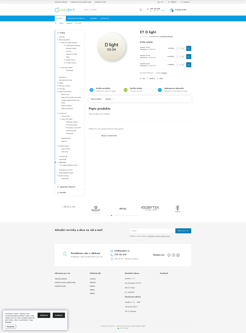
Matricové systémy (64, 40)
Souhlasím (59, 315)
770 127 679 (155, 9)
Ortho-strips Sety (71, 131)
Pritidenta (164, 73)
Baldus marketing (66, 106)
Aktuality (92, 293)
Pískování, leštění (71, 48)
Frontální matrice (71, 63)
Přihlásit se (183, 231)
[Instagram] (173, 255)
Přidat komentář (109, 136)
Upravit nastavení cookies (138, 326)
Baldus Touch (65, 94)
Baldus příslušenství (67, 108)
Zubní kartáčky (65, 149)
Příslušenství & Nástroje (73, 45)
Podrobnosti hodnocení (166, 36)
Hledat (140, 9)
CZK (161, 2)
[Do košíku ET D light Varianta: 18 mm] (188, 48)
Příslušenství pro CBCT (66, 170)
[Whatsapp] (178, 255)
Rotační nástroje (64, 176)
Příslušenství (69, 70)
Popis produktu (96, 99)
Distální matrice (70, 60)
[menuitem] (60, 18)
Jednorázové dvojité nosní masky (71, 97)
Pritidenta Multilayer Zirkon (69, 165)
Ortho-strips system (71, 125)
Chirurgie (62, 89)
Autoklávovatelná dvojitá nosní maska (70, 101)
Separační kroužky (71, 54)
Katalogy (92, 286)
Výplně (61, 83)
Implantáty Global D (67, 187)
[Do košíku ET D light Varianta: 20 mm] (188, 56)
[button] (108, 215)
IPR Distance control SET (73, 128)
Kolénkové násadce (72, 122)
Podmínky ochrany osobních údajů (81, 2)
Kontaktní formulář (100, 2)
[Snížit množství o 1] (177, 48)
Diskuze (108, 99)
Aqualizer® (62, 159)
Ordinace (93, 279)
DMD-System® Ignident (66, 173)
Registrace (186, 2)
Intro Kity (68, 51)
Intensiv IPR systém (66, 119)
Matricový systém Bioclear (69, 43)
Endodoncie (62, 77)
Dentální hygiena (64, 146)
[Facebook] (168, 255)
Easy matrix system (66, 68)
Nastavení (10, 327)
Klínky (67, 57)
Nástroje (63, 141)
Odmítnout (44, 315)
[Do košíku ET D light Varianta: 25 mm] (188, 64)
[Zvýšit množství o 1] (183, 48)
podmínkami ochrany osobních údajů (159, 236)
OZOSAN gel (63, 156)
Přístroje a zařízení (64, 86)
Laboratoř (62, 162)
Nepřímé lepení (66, 138)
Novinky (63, 192)
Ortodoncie (62, 113)
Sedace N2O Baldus (65, 92)
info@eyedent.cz (122, 250)
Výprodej (62, 37)
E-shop (62, 33)
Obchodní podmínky (61, 2)
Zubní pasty (64, 152)
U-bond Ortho (65, 116)
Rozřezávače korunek (65, 80)
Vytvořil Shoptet (124, 328)
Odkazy (92, 290)
